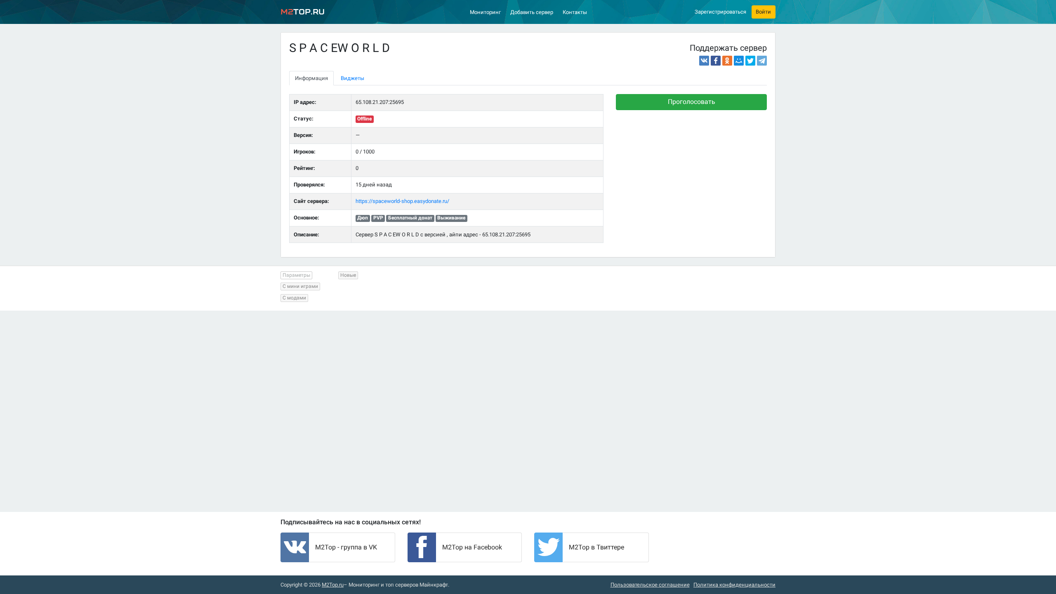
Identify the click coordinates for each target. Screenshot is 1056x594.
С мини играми (300, 286)
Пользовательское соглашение (650, 585)
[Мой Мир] (739, 61)
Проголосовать (691, 102)
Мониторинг (485, 12)
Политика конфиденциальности (734, 585)
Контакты (575, 12)
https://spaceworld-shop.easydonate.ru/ (402, 201)
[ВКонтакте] (704, 61)
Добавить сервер (531, 12)
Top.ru (302, 11)
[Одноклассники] (727, 61)
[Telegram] (762, 61)
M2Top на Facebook (472, 547)
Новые (348, 275)
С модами (294, 298)
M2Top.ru (333, 585)
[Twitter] (750, 61)
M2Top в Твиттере (596, 547)
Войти (763, 12)
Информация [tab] (311, 78)
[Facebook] (716, 61)
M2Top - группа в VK (346, 547)
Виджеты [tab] (352, 78)
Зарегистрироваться (720, 12)
